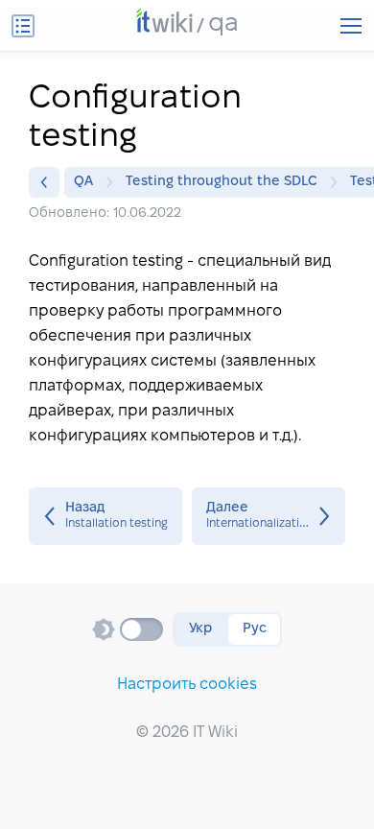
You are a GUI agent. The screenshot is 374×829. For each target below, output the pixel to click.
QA (83, 182)
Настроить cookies (187, 684)
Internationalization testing (268, 516)
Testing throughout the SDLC (221, 182)
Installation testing (105, 516)
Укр (200, 629)
